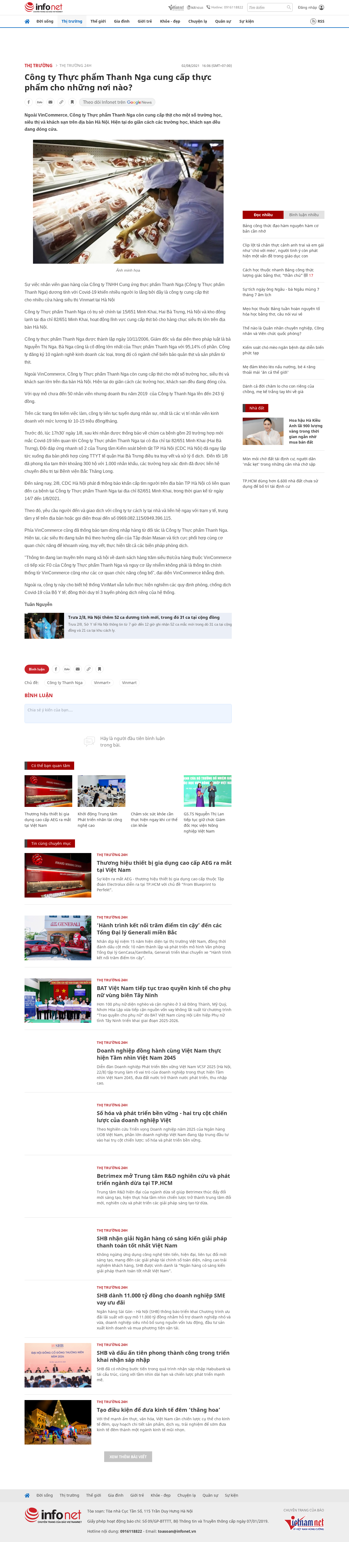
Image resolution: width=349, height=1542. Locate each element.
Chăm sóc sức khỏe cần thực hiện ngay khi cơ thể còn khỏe (154, 819)
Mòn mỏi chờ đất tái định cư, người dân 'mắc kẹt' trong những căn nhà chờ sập (279, 461)
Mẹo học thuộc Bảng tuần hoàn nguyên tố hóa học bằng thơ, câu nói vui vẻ (281, 311)
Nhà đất (256, 408)
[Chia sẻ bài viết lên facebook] (29, 102)
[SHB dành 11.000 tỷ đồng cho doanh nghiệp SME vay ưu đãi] (58, 1308)
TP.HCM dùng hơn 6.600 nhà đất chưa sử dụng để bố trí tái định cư (280, 483)
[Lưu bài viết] (72, 102)
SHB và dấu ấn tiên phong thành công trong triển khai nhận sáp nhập (163, 1356)
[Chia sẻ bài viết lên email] (50, 102)
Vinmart (129, 682)
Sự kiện (246, 21)
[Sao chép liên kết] (61, 102)
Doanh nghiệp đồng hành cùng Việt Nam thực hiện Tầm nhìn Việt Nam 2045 (159, 1054)
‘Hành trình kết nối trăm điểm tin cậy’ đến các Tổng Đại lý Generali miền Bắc (159, 929)
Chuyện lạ (197, 21)
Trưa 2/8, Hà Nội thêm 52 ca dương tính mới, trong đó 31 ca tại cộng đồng (144, 617)
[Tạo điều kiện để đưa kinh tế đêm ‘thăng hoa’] (58, 1422)
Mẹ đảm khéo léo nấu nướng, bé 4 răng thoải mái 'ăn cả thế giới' (279, 369)
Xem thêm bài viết (128, 1456)
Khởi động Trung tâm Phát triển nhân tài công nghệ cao (100, 819)
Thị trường (72, 21)
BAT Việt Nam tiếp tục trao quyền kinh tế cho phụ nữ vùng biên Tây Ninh (164, 991)
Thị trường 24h (75, 65)
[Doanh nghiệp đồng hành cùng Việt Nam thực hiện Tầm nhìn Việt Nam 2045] (58, 1063)
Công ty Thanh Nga (65, 682)
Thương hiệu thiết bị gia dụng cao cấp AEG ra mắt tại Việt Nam (48, 819)
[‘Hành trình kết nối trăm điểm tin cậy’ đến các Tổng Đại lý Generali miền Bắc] (58, 938)
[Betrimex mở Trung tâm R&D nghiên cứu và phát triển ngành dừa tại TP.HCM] (58, 1188)
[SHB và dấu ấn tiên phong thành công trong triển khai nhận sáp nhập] (58, 1365)
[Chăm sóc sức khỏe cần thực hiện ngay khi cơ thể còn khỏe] (155, 791)
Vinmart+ (102, 682)
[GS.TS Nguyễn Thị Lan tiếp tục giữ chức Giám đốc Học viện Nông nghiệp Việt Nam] (207, 791)
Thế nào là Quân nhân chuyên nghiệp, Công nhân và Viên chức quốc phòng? (283, 330)
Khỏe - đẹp (170, 21)
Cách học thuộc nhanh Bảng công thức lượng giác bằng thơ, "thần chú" (278, 272)
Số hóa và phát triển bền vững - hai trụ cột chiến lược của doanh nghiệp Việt (162, 1116)
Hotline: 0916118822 (227, 7)
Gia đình (122, 21)
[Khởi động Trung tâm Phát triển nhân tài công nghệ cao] (101, 791)
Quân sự (223, 21)
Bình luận (37, 669)
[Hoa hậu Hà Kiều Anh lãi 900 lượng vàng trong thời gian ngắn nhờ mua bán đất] (263, 431)
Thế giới (98, 21)
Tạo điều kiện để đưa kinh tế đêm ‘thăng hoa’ (158, 1409)
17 (310, 275)
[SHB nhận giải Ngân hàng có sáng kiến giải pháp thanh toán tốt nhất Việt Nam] (58, 1251)
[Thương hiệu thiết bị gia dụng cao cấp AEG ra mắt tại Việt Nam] (48, 791)
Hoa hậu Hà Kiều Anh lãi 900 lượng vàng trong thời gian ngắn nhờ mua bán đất (306, 431)
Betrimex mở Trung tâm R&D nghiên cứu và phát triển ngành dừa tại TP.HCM (163, 1179)
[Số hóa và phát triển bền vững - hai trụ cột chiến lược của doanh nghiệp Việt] (58, 1125)
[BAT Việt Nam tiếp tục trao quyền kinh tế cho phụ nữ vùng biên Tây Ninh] (58, 1000)
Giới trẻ (145, 21)
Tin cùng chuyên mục (51, 843)
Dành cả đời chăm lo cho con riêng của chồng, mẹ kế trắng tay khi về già (278, 389)
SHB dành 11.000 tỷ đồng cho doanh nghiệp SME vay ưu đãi (161, 1299)
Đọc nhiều (263, 214)
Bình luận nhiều (304, 214)
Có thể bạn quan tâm (50, 765)
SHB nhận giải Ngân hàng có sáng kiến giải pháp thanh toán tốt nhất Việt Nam (162, 1242)
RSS (321, 21)
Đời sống (45, 21)
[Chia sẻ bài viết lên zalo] (39, 102)
